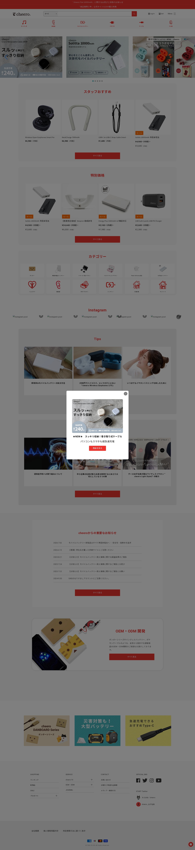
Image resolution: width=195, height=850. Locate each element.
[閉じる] (125, 393)
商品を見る (97, 448)
